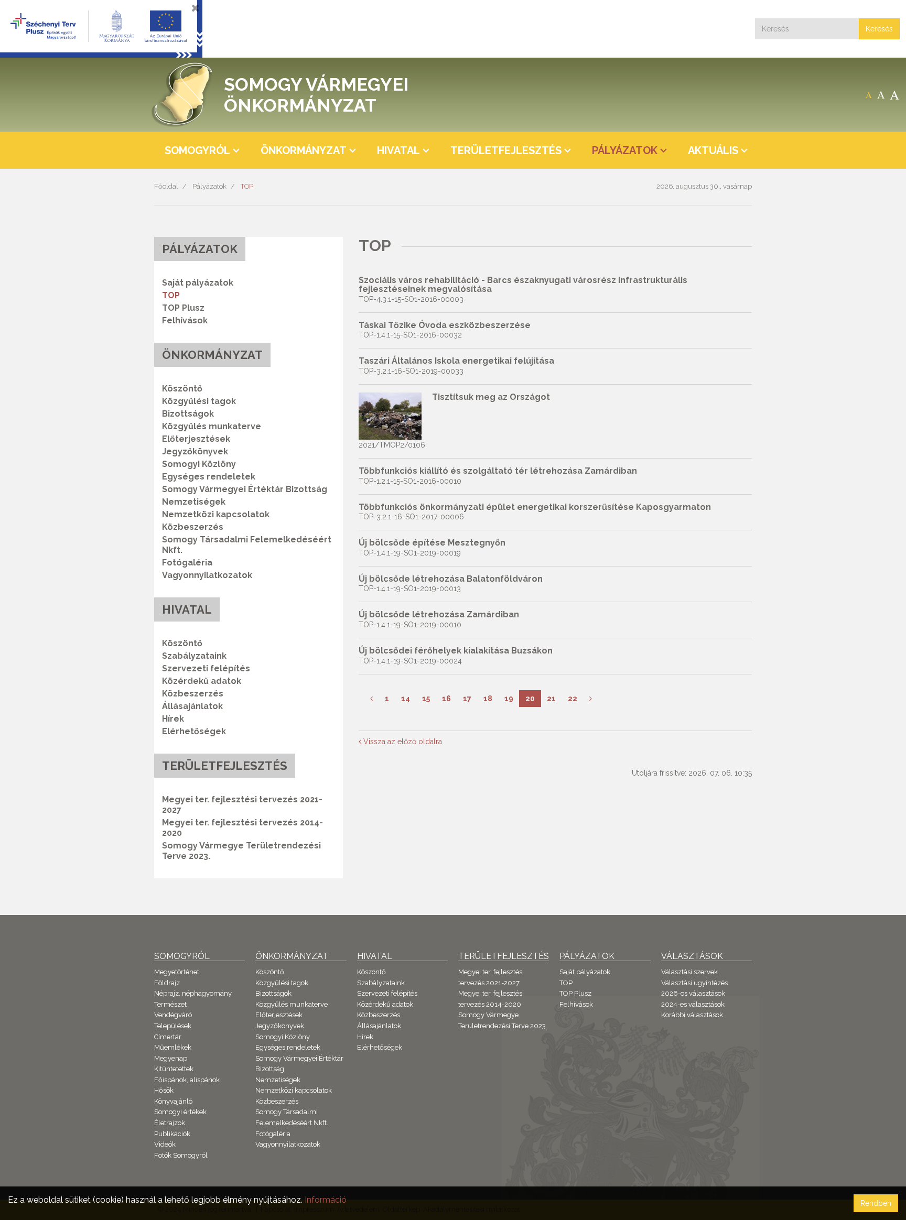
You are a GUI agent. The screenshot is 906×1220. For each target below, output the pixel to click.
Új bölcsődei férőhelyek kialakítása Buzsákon (456, 651)
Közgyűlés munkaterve (211, 426)
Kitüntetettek (173, 1069)
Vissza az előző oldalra (401, 741)
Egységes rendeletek (208, 477)
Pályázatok (209, 186)
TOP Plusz (183, 308)
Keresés (879, 29)
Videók (165, 1144)
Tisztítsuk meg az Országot (491, 397)
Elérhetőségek (194, 731)
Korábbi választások (692, 1015)
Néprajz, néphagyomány (193, 993)
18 (487, 698)
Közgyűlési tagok (199, 401)
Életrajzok (169, 1123)
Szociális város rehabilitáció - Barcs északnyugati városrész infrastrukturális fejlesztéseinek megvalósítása (523, 285)
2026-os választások (693, 993)
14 (405, 698)
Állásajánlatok (192, 706)
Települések (172, 1026)
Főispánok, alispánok (187, 1080)
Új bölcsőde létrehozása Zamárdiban (439, 614)
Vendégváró (173, 1015)
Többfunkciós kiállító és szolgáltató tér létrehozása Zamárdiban (498, 471)
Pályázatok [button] (624, 150)
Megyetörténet (176, 972)
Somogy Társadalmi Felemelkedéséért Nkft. (246, 545)
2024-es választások (693, 1004)
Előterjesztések (196, 439)
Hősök (164, 1090)
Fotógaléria (187, 563)
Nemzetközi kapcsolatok (215, 514)
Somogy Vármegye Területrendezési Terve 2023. (241, 851)
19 (508, 698)
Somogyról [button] (197, 150)
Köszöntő (182, 389)
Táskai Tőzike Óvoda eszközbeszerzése (445, 325)
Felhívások (185, 320)
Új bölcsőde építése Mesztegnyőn (432, 543)
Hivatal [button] (398, 150)
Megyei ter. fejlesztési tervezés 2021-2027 (242, 804)
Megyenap (170, 1058)
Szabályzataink (194, 656)
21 (551, 698)
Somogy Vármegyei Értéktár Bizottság (244, 489)
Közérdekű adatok (201, 681)
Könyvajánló (173, 1101)
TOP (247, 186)
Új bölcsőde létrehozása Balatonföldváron (451, 579)
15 (426, 698)
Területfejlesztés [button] (506, 150)
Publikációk (172, 1134)
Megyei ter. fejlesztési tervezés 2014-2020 (242, 828)
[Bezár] (195, 8)
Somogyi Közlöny (199, 464)
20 (530, 698)
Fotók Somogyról (181, 1155)
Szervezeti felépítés (206, 668)
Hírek (173, 719)
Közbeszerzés (192, 527)
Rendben (875, 1203)
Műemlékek (172, 1047)
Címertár (167, 1037)
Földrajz (167, 983)
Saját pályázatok (197, 283)
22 (572, 698)
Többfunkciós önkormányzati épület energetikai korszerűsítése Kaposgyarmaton (535, 507)
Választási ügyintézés (694, 983)
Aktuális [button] (713, 150)
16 (446, 698)
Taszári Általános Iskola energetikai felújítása (456, 361)
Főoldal (166, 186)
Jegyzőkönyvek (195, 451)
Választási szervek (689, 972)
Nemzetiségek (193, 502)
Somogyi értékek (180, 1112)
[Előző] (371, 698)
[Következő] (590, 698)
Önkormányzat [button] (304, 150)
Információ (326, 1200)
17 (467, 698)
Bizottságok (188, 414)
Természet (170, 1004)
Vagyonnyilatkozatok (207, 575)
